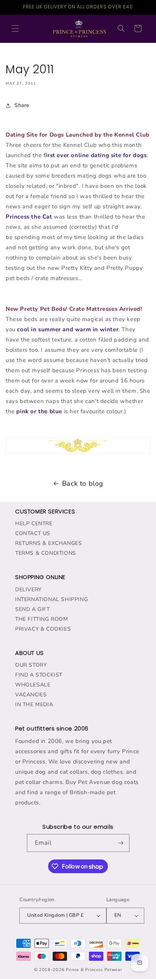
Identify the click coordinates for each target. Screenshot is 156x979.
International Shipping (51, 599)
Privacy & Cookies (43, 629)
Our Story (31, 665)
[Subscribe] (120, 843)
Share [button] (21, 105)
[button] (15, 28)
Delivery (28, 589)
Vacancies (31, 694)
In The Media (34, 704)
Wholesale (32, 684)
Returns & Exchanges (48, 543)
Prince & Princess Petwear (94, 970)
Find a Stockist (38, 674)
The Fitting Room (41, 619)
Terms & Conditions (45, 553)
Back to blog (82, 483)
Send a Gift (32, 609)
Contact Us (32, 533)
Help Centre (34, 523)
